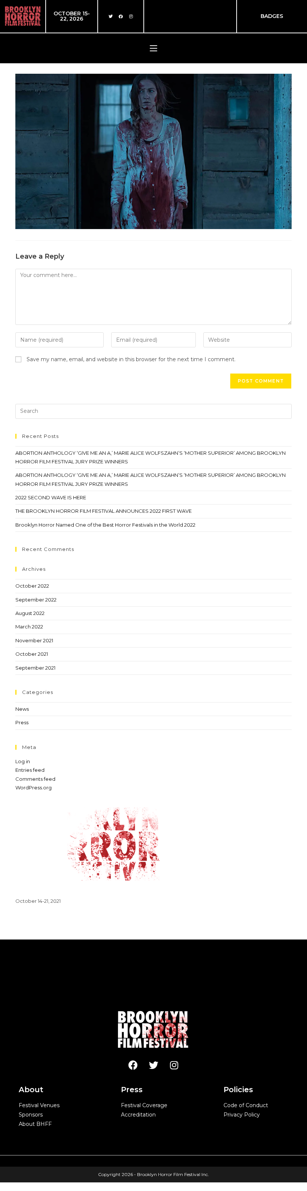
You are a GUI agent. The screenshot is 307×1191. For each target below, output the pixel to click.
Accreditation (138, 1114)
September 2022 (36, 600)
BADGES (272, 16)
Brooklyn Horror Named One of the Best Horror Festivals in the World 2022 (105, 525)
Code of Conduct (246, 1105)
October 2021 (31, 654)
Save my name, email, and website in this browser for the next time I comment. (131, 359)
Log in (22, 761)
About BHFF (35, 1124)
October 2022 (32, 586)
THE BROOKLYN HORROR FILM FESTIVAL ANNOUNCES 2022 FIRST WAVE (103, 511)
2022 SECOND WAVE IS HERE (50, 497)
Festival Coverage (144, 1105)
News (22, 709)
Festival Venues (39, 1105)
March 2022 (29, 627)
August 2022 (30, 613)
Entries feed (30, 770)
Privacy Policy (242, 1114)
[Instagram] (131, 16)
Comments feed (35, 779)
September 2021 (35, 668)
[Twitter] (111, 16)
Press (21, 722)
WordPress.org (33, 788)
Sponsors (31, 1114)
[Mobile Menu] (153, 48)
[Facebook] (121, 16)
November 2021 (34, 640)
